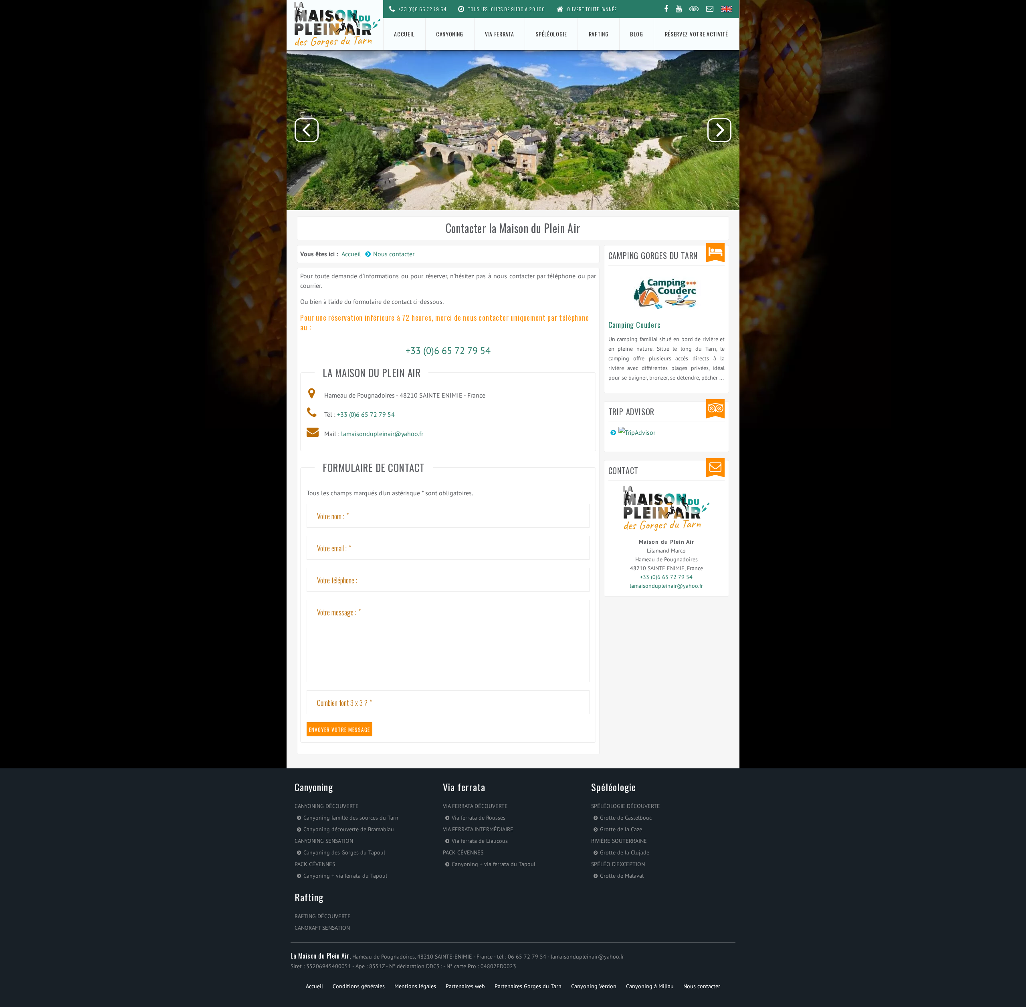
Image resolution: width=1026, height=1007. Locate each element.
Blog (636, 34)
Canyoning (449, 34)
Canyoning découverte (327, 806)
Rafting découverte (323, 916)
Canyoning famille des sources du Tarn (350, 817)
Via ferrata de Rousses (478, 817)
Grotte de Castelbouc (626, 817)
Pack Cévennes (315, 864)
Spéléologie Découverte (625, 806)
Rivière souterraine (619, 840)
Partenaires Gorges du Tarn (528, 986)
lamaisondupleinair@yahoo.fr (382, 434)
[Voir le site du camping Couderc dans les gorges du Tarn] (666, 292)
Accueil (404, 34)
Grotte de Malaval (622, 875)
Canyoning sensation (324, 840)
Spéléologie (551, 34)
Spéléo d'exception (618, 864)
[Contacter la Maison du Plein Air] (709, 8)
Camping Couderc (634, 325)
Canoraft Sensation (322, 927)
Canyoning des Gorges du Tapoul (344, 852)
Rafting (599, 34)
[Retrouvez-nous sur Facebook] (666, 8)
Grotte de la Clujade (624, 852)
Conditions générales (359, 986)
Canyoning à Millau (650, 986)
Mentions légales (415, 986)
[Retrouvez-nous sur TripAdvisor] (694, 8)
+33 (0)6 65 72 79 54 (421, 9)
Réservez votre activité (696, 34)
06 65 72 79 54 (527, 956)
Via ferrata (499, 34)
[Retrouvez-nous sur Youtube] (679, 8)
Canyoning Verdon (593, 986)
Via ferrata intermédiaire (478, 829)
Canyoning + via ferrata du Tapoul (345, 875)
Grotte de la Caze (621, 829)
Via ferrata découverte (475, 806)
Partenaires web (465, 986)
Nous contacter (701, 986)
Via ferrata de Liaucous (480, 840)
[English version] (727, 10)
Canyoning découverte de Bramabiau (348, 829)
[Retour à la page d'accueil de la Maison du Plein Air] (335, 24)
